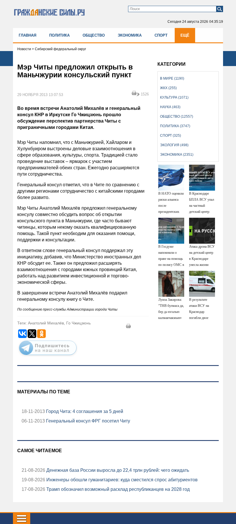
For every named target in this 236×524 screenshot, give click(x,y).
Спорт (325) (170, 136)
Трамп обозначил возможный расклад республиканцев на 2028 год (117, 489)
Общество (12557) (176, 116)
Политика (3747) (175, 126)
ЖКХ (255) (168, 88)
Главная (27, 35)
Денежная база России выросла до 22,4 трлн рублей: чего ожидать (117, 470)
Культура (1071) (174, 97)
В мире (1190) (172, 78)
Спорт (161, 35)
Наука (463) (170, 107)
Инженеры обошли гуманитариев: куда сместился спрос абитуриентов (121, 479)
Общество (94, 35)
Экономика (130, 35)
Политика (59, 35)
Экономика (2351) (176, 155)
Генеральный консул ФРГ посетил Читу (87, 420)
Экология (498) (174, 145)
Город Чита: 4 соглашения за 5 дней (84, 411)
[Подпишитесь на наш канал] (47, 356)
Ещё (184, 35)
